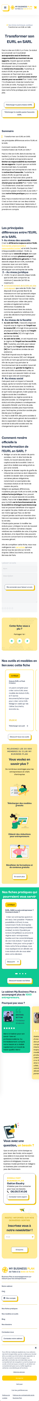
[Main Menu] (5, 7)
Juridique (29, 25)
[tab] (16, 973)
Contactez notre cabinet (13, 1338)
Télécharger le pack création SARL (19, 105)
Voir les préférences (19, 1390)
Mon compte (11, 1298)
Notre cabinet (7, 1286)
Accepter (19, 1378)
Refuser (19, 1384)
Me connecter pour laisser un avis (19, 587)
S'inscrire (19, 1250)
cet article (20, 547)
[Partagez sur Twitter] (27, 641)
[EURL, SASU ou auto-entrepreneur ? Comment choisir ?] (19, 934)
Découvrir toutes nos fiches (19, 981)
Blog (3, 1319)
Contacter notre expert (18, 1197)
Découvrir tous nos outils (19, 737)
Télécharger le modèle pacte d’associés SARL (19, 113)
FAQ (3, 1291)
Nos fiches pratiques (10, 1309)
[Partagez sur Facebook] (12, 641)
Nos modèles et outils (10, 1314)
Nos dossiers (7, 1324)
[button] (36, 1348)
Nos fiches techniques (17, 25)
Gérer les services (19, 1372)
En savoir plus (19, 877)
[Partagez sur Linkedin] (19, 641)
